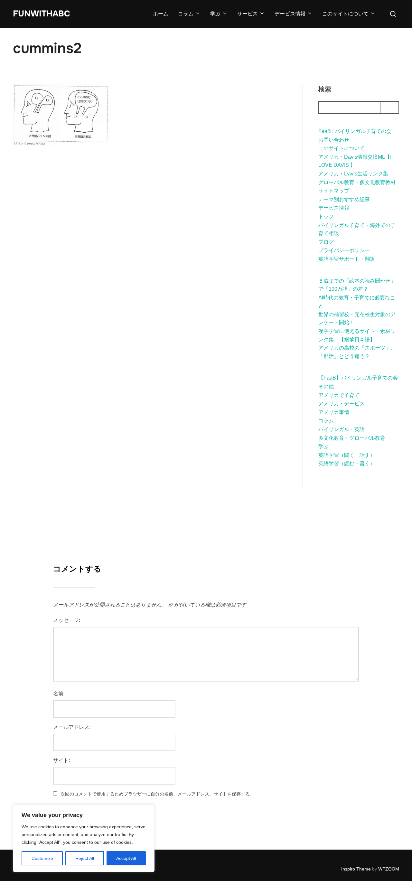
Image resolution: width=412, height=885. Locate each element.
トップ (326, 216)
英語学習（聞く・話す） (346, 455)
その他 (326, 386)
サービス (247, 13)
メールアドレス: (71, 727)
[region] (83, 838)
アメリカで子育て (339, 395)
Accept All (126, 858)
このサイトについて (345, 13)
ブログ (326, 242)
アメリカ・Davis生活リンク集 (353, 173)
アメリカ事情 (333, 412)
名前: (59, 693)
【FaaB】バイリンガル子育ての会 (358, 378)
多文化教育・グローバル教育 (351, 438)
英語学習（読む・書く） (346, 463)
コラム (185, 13)
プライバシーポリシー (344, 250)
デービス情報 (290, 13)
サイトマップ (333, 190)
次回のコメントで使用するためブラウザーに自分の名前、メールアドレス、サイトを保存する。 (157, 793)
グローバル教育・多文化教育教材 (357, 182)
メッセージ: (66, 620)
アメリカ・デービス (341, 403)
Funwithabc (41, 13)
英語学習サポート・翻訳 (346, 259)
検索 (324, 89)
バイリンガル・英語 (341, 429)
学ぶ (215, 13)
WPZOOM (388, 868)
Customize (42, 858)
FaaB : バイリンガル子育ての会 (354, 131)
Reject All (84, 858)
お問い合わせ (333, 140)
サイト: (61, 760)
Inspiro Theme (356, 868)
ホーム (160, 13)
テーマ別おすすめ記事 (344, 199)
